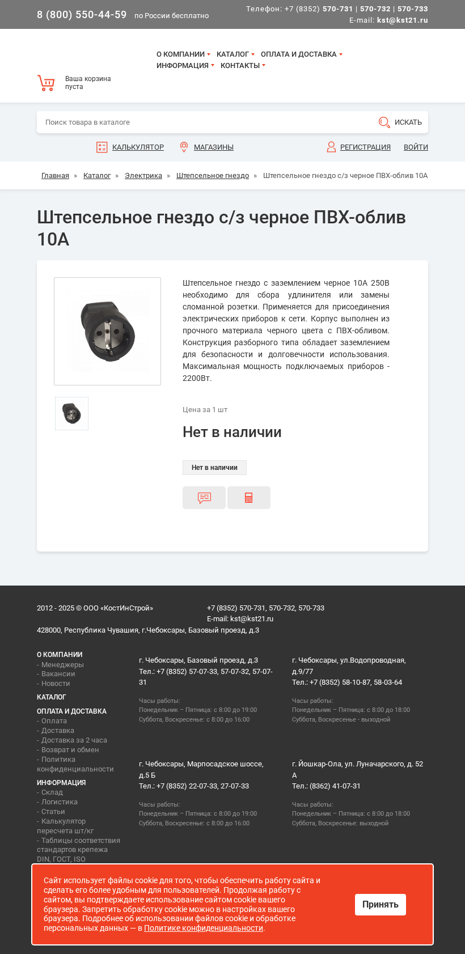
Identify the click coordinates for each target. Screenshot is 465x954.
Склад (52, 792)
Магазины (214, 147)
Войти (416, 147)
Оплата (54, 720)
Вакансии (58, 673)
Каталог (233, 54)
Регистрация (365, 147)
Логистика (59, 802)
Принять (380, 904)
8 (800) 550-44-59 (82, 14)
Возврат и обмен (70, 749)
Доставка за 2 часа (74, 740)
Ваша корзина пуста (88, 83)
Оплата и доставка (299, 54)
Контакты (240, 65)
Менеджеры (62, 664)
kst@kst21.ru (251, 618)
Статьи (53, 811)
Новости (55, 683)
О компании (181, 54)
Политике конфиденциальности (203, 927)
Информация (183, 65)
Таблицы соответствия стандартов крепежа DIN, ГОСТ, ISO (78, 850)
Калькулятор (138, 147)
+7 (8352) (319, 9)
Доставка (57, 730)
